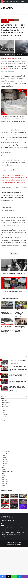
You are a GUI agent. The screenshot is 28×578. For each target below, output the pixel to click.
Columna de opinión (6, 418)
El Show (3, 430)
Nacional (3, 447)
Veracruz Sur (4, 483)
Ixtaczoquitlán (5, 438)
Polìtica (4, 457)
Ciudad (3, 410)
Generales (4, 434)
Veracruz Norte (5, 22)
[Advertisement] (19, 7)
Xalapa (3, 485)
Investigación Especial (6, 436)
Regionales (5, 461)
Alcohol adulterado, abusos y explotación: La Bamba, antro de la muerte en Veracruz (17, 381)
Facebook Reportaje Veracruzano (7, 520)
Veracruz (14, 253)
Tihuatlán (4, 473)
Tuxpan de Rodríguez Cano (12, 534)
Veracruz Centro (5, 479)
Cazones (3, 408)
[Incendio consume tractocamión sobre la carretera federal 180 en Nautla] (5, 501)
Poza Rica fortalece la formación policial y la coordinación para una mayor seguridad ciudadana (20, 329)
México (3, 532)
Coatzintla (4, 416)
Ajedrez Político (5, 400)
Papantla (4, 467)
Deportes (5, 453)
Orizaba (3, 465)
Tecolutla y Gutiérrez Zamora (8, 471)
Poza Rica (16, 20)
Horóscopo (17, 530)
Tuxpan (3, 475)
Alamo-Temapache (6, 402)
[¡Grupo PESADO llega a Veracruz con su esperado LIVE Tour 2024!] (4, 376)
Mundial (3, 445)
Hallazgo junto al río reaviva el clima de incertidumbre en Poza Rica (18, 361)
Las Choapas (23, 530)
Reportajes (5, 463)
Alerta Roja (4, 404)
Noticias (3, 449)
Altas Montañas (5, 406)
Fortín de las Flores (6, 432)
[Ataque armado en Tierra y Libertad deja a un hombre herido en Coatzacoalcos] (23, 506)
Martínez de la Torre (6, 441)
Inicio (3, 17)
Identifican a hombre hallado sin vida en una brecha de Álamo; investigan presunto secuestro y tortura (20, 312)
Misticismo (4, 443)
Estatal (4, 455)
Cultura (3, 424)
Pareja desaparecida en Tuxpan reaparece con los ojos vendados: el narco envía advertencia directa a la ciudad (18, 388)
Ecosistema (10, 20)
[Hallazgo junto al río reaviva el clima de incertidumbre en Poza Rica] (4, 362)
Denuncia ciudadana (7, 451)
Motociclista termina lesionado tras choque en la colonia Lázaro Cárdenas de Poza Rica (7, 311)
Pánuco (22, 532)
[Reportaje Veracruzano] (8, 8)
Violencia (3, 536)
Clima (3, 412)
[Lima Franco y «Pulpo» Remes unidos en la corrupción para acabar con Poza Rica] (4, 368)
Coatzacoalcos (5, 414)
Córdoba (3, 420)
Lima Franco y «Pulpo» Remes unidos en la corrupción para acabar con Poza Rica (18, 368)
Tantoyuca (4, 469)
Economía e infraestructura (7, 426)
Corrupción (7, 17)
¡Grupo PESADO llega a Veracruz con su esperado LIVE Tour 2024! (18, 375)
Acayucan (3, 527)
